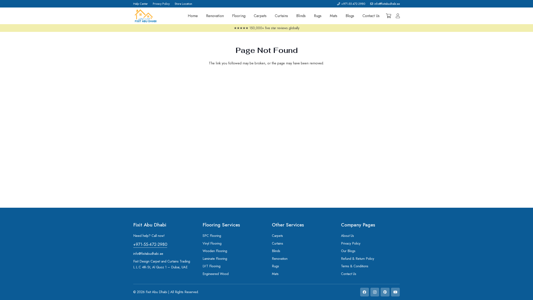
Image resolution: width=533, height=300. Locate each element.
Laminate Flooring (215, 258)
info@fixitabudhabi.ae (148, 253)
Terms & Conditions (354, 266)
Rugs (275, 266)
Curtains (277, 243)
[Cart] (389, 16)
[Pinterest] (385, 292)
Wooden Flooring (215, 251)
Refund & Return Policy (357, 258)
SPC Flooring (212, 235)
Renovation (280, 258)
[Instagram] (374, 292)
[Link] (398, 15)
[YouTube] (395, 292)
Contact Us (348, 273)
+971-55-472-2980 (150, 244)
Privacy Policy (350, 243)
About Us (347, 235)
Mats (275, 273)
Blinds (276, 251)
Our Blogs (348, 251)
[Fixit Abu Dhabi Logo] (145, 16)
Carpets (277, 235)
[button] (227, 16)
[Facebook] (364, 292)
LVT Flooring (211, 266)
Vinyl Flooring (212, 243)
